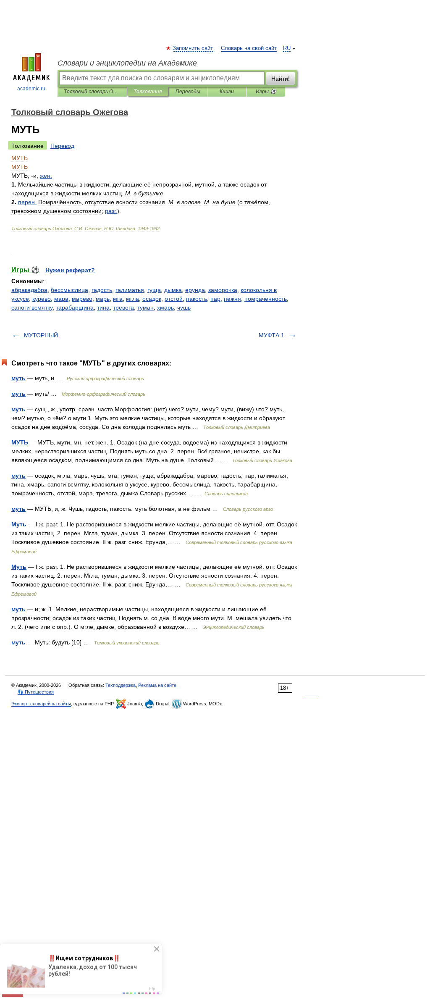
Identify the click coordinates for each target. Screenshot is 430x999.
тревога (123, 307)
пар (215, 298)
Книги (227, 92)
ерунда (195, 290)
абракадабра (29, 290)
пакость (196, 298)
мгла (132, 298)
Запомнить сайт (193, 48)
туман (145, 307)
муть (18, 378)
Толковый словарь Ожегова (92, 92)
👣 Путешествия (36, 691)
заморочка (222, 290)
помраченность (265, 298)
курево (41, 298)
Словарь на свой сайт (249, 48)
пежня (232, 298)
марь (103, 298)
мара (61, 298)
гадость (102, 290)
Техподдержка (120, 685)
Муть (18, 524)
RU (287, 48)
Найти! (280, 78)
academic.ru (31, 89)
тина (103, 307)
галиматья (129, 290)
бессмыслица (69, 290)
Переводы (188, 92)
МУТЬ (19, 442)
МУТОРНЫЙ (41, 335)
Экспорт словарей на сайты (41, 703)
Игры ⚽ (266, 92)
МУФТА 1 (271, 335)
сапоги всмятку (31, 307)
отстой (174, 298)
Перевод (62, 145)
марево (82, 298)
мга (118, 298)
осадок (151, 298)
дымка (173, 290)
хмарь (165, 307)
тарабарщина (75, 307)
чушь (184, 307)
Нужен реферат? (70, 270)
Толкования (148, 92)
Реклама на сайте (157, 685)
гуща (154, 290)
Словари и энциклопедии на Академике (127, 63)
